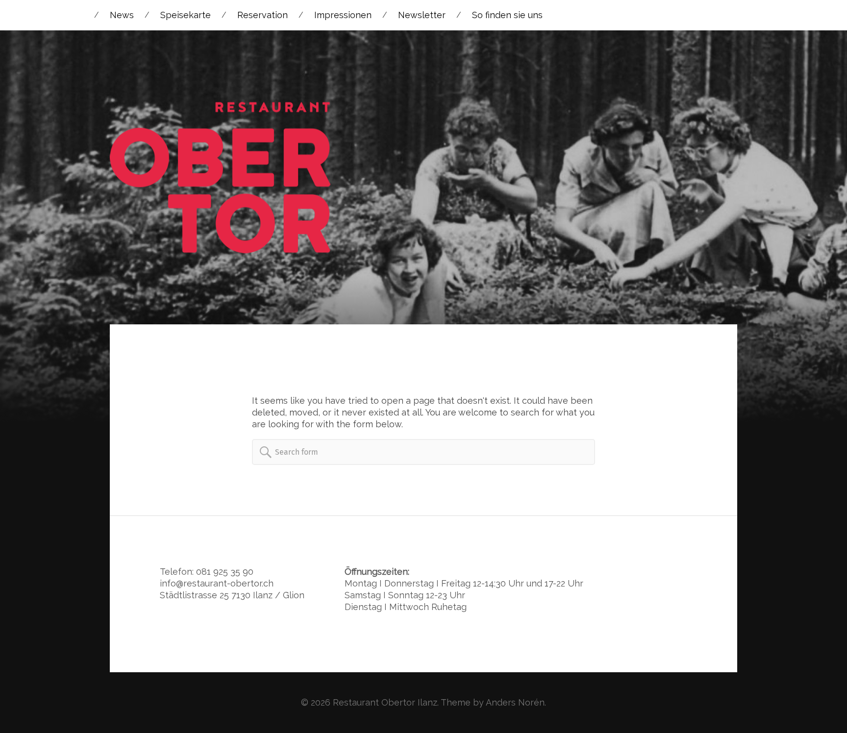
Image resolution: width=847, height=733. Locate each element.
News (122, 15)
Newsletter (422, 15)
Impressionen (343, 15)
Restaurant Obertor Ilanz (385, 702)
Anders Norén (515, 702)
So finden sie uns (507, 15)
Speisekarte (185, 15)
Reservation (262, 15)
